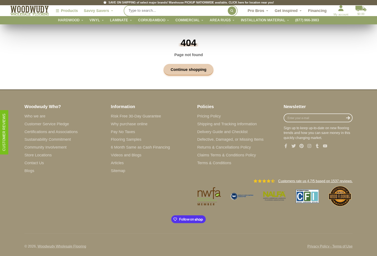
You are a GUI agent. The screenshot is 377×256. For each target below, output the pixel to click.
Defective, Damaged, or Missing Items (230, 139)
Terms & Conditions (214, 163)
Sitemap (118, 171)
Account (341, 10)
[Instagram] (309, 146)
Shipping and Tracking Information (227, 124)
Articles (117, 163)
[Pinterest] (301, 146)
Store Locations (38, 155)
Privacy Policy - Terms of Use (330, 246)
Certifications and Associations (51, 132)
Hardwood (69, 20)
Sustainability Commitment (47, 139)
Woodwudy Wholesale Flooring (62, 246)
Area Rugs (220, 20)
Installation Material (263, 20)
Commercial (187, 20)
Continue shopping (188, 69)
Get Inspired (286, 10)
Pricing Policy (209, 116)
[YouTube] (325, 146)
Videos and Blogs (126, 155)
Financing (317, 10)
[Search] (232, 11)
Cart (361, 10)
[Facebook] (286, 146)
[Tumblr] (317, 146)
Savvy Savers (96, 10)
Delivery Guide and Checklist (222, 132)
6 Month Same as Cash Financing (140, 147)
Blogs (29, 171)
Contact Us (34, 163)
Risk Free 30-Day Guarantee (136, 116)
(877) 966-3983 (307, 20)
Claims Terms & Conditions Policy (226, 155)
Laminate (119, 20)
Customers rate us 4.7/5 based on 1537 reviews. (315, 181)
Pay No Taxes (123, 132)
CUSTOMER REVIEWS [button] (4, 132)
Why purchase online (129, 124)
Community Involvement (45, 147)
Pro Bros (256, 10)
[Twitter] (293, 146)
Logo (29, 10)
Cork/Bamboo (151, 20)
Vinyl (94, 20)
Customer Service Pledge (46, 124)
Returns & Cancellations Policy (224, 147)
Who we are (34, 116)
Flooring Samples (126, 139)
